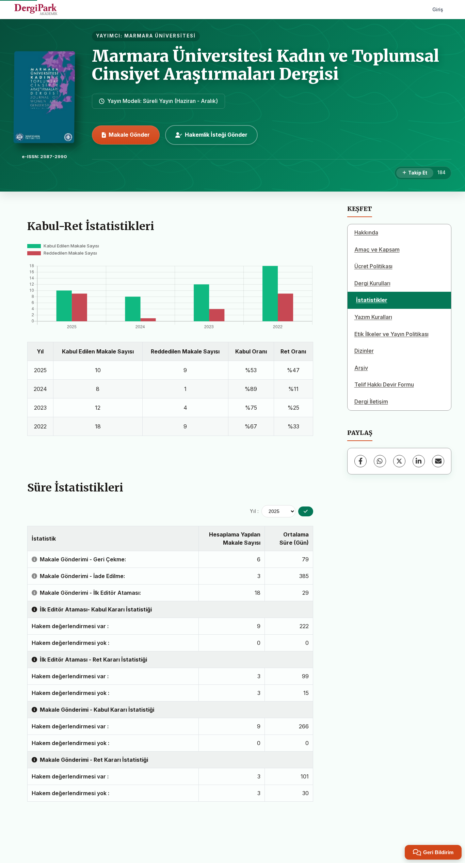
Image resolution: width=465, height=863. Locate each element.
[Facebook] (360, 461)
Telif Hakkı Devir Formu (384, 384)
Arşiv (361, 367)
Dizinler (364, 350)
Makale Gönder (129, 134)
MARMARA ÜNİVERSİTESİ (160, 36)
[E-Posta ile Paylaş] (438, 461)
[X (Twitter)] (399, 461)
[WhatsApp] (380, 461)
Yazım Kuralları (373, 317)
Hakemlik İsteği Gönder (216, 134)
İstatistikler (371, 300)
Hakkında (366, 232)
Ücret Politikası (373, 266)
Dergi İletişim (371, 401)
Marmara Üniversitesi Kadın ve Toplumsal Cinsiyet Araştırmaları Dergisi (265, 65)
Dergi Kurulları (372, 283)
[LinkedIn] (419, 461)
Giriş (437, 9)
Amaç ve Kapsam (377, 249)
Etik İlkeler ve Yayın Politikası (391, 334)
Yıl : (254, 511)
